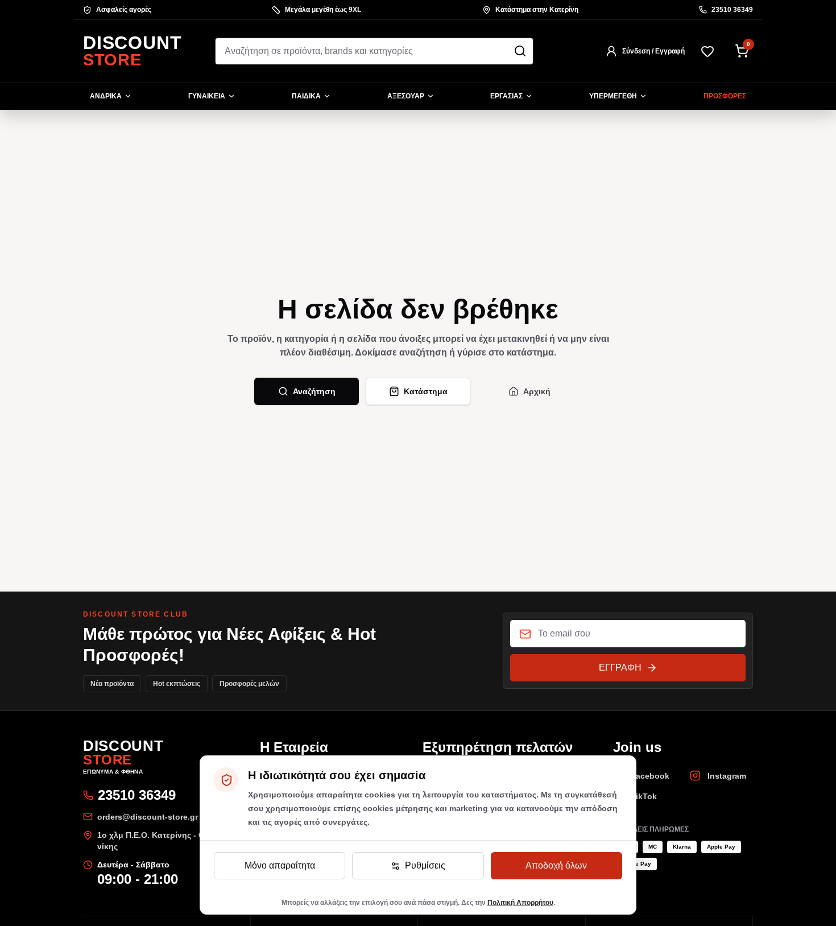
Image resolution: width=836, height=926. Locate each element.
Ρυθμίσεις (425, 865)
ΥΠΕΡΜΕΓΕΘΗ (613, 96)
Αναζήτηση (314, 391)
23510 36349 (732, 10)
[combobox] (374, 51)
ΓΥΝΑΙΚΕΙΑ (206, 96)
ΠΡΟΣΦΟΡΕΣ (724, 96)
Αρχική (537, 391)
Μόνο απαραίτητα (280, 865)
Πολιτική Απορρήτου (520, 903)
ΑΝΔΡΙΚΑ (106, 96)
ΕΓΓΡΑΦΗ (620, 667)
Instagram (726, 775)
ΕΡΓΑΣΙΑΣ (506, 96)
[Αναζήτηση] (519, 51)
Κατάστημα (426, 391)
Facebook (650, 775)
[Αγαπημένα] (707, 51)
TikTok (644, 796)
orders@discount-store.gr (147, 816)
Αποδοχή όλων (556, 865)
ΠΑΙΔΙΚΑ (306, 96)
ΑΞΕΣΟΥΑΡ (405, 96)
